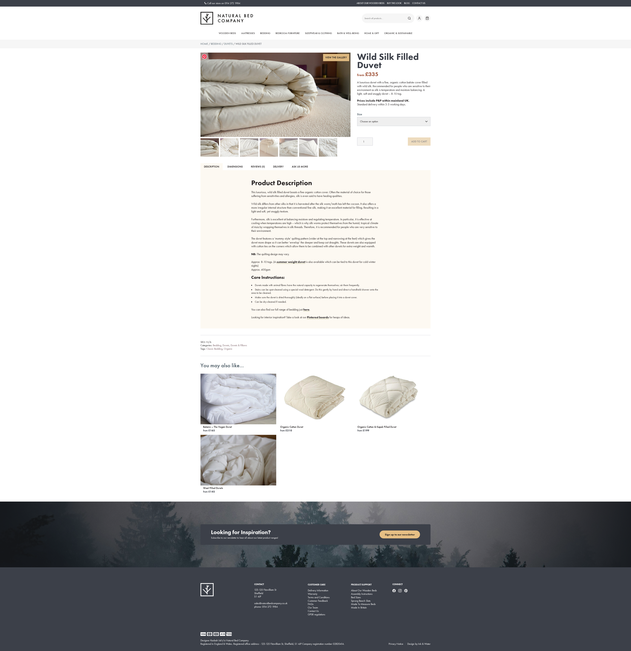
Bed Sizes (356, 597)
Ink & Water (424, 644)
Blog (407, 3)
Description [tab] (211, 166)
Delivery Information (318, 590)
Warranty (312, 594)
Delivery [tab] (278, 166)
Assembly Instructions (362, 594)
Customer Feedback (318, 601)
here (306, 309)
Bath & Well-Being (348, 33)
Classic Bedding (214, 348)
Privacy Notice (396, 644)
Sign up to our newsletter (400, 534)
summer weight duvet (291, 262)
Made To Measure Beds (363, 604)
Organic (228, 348)
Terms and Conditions (319, 597)
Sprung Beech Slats (361, 601)
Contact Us (418, 3)
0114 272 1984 (232, 3)
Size (359, 114)
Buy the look (394, 3)
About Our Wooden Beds (370, 3)
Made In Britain (359, 607)
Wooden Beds (227, 33)
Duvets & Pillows (239, 345)
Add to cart (419, 141)
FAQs (311, 604)
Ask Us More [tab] (300, 166)
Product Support (361, 584)
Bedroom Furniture (288, 33)
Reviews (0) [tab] (258, 166)
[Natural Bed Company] (226, 18)
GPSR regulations (316, 614)
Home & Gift (371, 33)
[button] (336, 57)
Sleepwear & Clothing (318, 33)
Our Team (313, 607)
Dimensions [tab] (235, 166)
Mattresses (248, 33)
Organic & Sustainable (398, 33)
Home (204, 44)
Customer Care (316, 584)
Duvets (228, 44)
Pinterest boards (318, 317)
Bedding (265, 33)
